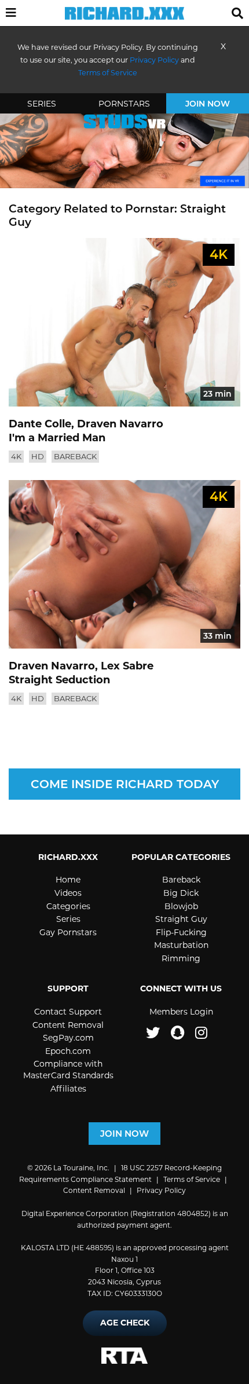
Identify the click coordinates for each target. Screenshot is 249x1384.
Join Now (207, 103)
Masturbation (181, 945)
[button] (11, 13)
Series (41, 103)
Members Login (181, 1011)
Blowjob (181, 906)
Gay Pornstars (68, 932)
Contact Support (68, 1011)
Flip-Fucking (181, 932)
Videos (68, 893)
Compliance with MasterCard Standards (68, 1070)
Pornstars (124, 103)
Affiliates (68, 1088)
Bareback (75, 456)
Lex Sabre (127, 666)
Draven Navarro (120, 424)
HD (37, 456)
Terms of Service (191, 1179)
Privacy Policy (154, 60)
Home (68, 879)
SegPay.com (68, 1037)
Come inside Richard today (125, 784)
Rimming (181, 958)
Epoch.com (68, 1051)
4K (16, 456)
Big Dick (181, 893)
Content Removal (68, 1025)
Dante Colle (40, 424)
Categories (68, 906)
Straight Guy (181, 919)
